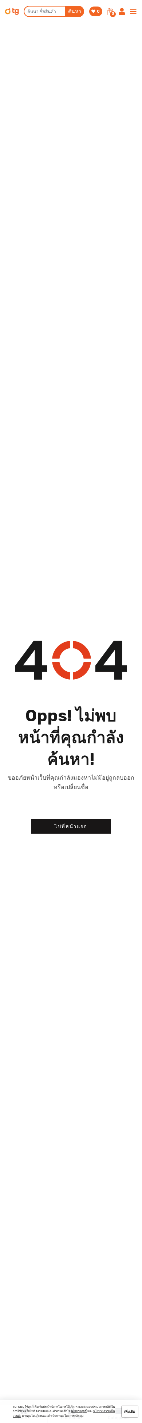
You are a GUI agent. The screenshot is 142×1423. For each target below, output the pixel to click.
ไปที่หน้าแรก (71, 826)
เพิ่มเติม (129, 1412)
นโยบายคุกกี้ (79, 1411)
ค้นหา (74, 11)
